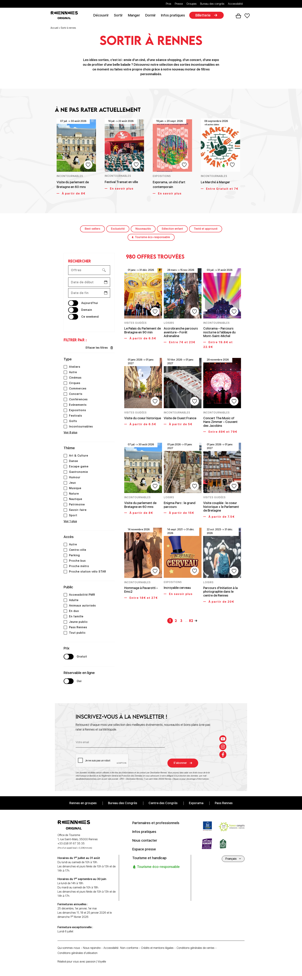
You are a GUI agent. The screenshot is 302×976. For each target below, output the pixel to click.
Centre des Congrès (163, 803)
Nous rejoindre (91, 948)
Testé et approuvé (205, 228)
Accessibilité (235, 3)
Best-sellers (92, 228)
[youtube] (222, 738)
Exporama (196, 803)
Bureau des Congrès (122, 803)
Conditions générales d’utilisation (77, 953)
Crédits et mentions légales (157, 948)
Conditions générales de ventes (195, 948)
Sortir (118, 15)
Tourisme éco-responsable (152, 237)
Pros (168, 3)
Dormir (150, 15)
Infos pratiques (173, 15)
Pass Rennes (224, 803)
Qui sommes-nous (68, 948)
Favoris (247, 16)
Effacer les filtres (97, 347)
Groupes (191, 3)
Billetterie (203, 15)
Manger (134, 15)
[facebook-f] (222, 754)
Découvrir (101, 15)
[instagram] (222, 746)
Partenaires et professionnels (155, 823)
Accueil (54, 27)
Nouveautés (143, 228)
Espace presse (144, 849)
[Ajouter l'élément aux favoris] (88, 164)
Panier (238, 16)
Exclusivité (118, 228)
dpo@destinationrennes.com (88, 779)
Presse (179, 3)
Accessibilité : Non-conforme (120, 948)
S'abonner (180, 763)
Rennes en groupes (83, 803)
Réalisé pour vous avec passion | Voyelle (81, 961)
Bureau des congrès (212, 3)
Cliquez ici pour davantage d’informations (190, 779)
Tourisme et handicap (149, 858)
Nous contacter (144, 840)
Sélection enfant (172, 228)
